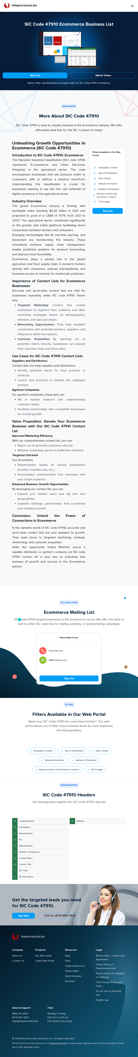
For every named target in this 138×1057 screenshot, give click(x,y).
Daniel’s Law (102, 1000)
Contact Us (18, 960)
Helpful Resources (75, 965)
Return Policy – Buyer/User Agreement (110, 957)
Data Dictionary (73, 976)
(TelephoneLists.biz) (58, 1043)
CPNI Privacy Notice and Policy (109, 984)
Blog (67, 955)
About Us (17, 955)
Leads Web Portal (44, 960)
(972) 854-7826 (20, 1017)
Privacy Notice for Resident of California (110, 975)
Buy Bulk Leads (43, 955)
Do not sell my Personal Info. (108, 993)
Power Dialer (72, 970)
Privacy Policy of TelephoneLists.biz (105, 966)
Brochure (70, 981)
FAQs (68, 960)
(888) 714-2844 (20, 1013)
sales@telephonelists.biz (25, 1021)
